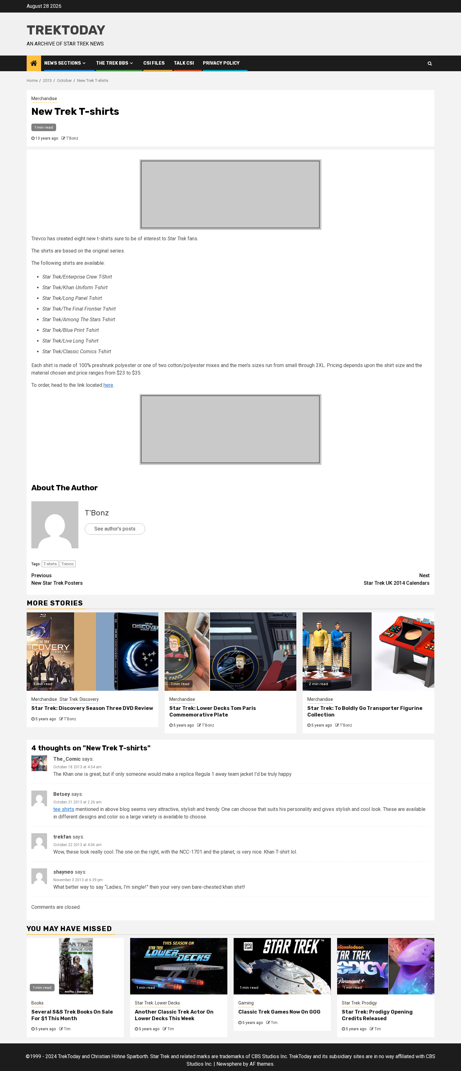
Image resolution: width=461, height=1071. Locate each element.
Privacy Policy (221, 63)
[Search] (430, 63)
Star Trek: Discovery (79, 699)
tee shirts (63, 809)
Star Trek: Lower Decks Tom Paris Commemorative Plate (212, 711)
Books (37, 1002)
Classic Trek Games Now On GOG (279, 1012)
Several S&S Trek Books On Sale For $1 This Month (72, 1015)
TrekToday (66, 30)
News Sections (62, 63)
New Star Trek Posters (57, 579)
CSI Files (154, 63)
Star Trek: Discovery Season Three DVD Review (92, 708)
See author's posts (114, 529)
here (108, 385)
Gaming (246, 1002)
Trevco (67, 564)
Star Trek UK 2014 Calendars (397, 579)
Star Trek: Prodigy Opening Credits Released (377, 1015)
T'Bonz (72, 138)
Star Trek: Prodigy (359, 1002)
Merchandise (44, 98)
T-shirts (50, 564)
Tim (67, 1029)
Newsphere (229, 1064)
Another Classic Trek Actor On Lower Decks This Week (174, 1015)
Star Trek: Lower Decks (157, 1002)
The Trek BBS (112, 63)
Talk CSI (184, 63)
